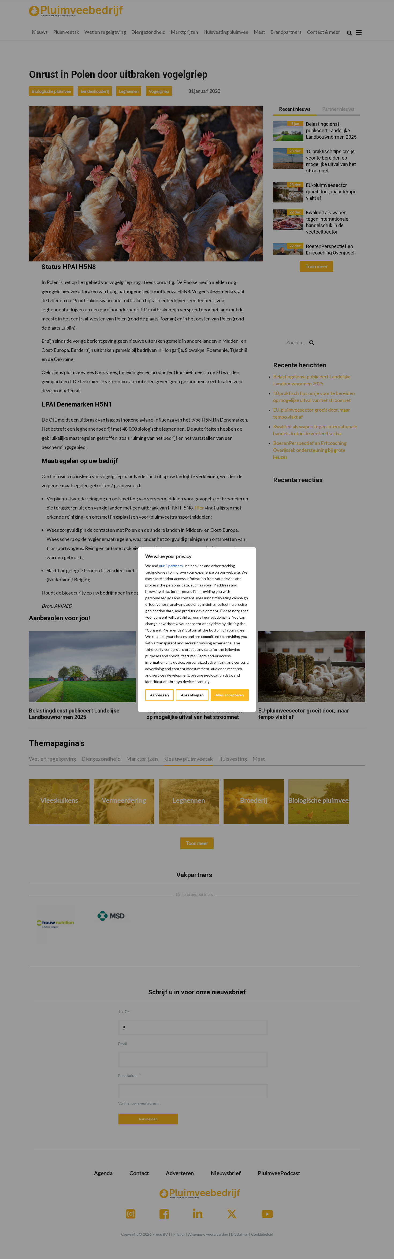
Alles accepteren (229, 695)
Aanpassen (159, 695)
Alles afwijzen (192, 695)
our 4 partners (171, 565)
